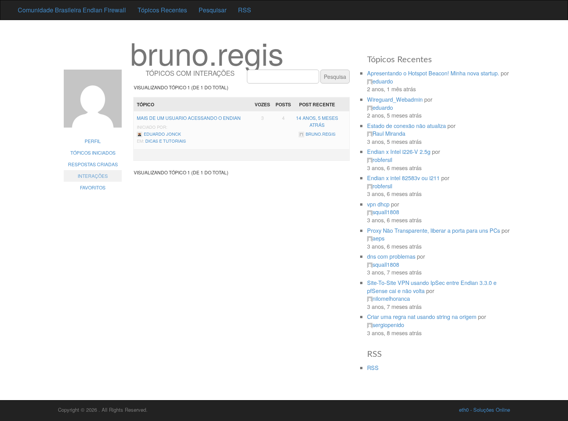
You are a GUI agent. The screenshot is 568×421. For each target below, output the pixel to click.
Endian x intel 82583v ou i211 (403, 178)
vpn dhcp (378, 204)
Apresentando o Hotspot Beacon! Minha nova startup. (433, 73)
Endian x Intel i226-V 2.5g (398, 151)
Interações (93, 175)
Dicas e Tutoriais (165, 141)
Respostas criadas (93, 164)
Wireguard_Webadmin (395, 99)
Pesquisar (212, 9)
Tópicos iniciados (93, 152)
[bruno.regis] (93, 102)
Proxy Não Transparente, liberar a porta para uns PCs (433, 230)
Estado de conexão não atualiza (406, 125)
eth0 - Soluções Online (484, 409)
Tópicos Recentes (162, 9)
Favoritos (92, 187)
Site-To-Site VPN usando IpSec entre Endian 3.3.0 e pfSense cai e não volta (432, 286)
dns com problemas (391, 256)
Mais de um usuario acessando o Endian (189, 117)
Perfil (93, 141)
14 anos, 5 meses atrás (317, 121)
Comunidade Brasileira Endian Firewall (72, 9)
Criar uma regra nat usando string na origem (421, 316)
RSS (244, 9)
